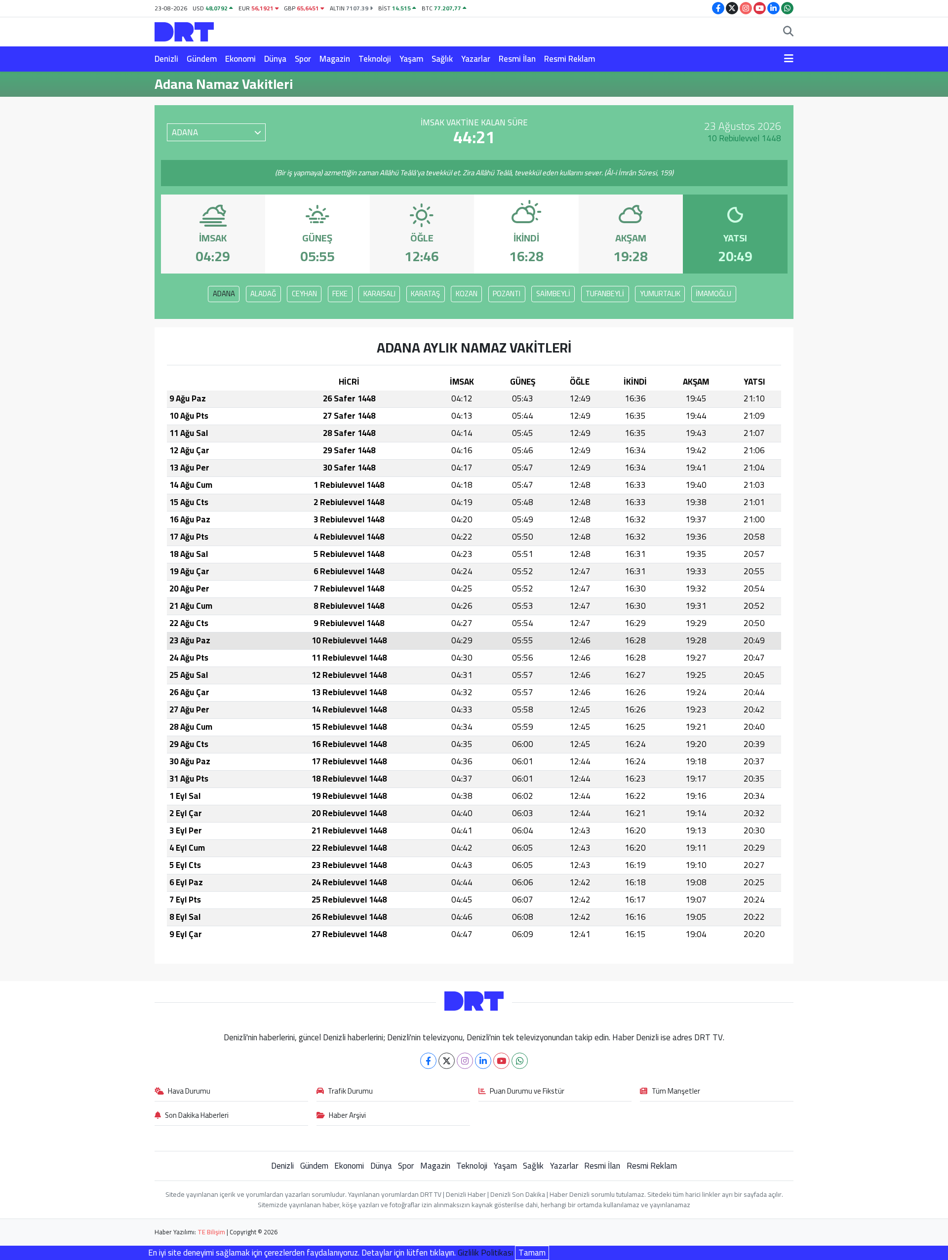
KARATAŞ (425, 293)
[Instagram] (465, 1061)
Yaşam (411, 59)
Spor (303, 59)
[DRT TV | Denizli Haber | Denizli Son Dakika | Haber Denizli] (184, 30)
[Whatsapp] (520, 1061)
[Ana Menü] (788, 59)
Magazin (334, 59)
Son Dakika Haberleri (197, 1116)
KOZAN (466, 293)
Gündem (202, 59)
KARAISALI (379, 293)
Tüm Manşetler (676, 1092)
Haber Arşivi (347, 1116)
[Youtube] (501, 1061)
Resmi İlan (517, 59)
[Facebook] (428, 1061)
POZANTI (506, 293)
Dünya (275, 59)
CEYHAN (304, 293)
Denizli (166, 59)
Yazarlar (475, 59)
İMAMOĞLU (713, 293)
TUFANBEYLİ (605, 293)
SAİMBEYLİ (553, 293)
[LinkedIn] (483, 1061)
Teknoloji (374, 59)
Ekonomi (240, 59)
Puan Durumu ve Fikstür (527, 1092)
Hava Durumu (189, 1092)
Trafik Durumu (350, 1092)
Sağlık (442, 59)
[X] (446, 1061)
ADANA (224, 293)
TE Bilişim (211, 1232)
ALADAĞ (263, 293)
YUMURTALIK (660, 293)
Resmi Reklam (569, 59)
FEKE (340, 293)
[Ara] (788, 32)
